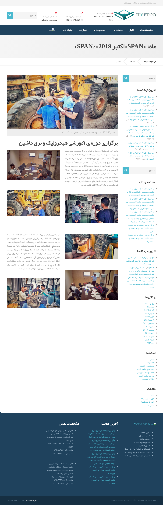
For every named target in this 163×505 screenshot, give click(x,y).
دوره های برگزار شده (145, 369)
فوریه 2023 (149, 317)
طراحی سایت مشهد (146, 277)
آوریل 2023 (149, 310)
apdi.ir (151, 268)
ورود (152, 395)
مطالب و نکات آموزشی (145, 372)
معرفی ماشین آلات (146, 376)
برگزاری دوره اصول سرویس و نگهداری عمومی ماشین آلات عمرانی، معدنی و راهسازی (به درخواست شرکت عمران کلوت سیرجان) (140, 131)
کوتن (152, 258)
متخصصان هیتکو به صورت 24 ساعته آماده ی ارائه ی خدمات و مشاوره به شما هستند (141, 271)
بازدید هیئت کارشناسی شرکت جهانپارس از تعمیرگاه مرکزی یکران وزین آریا (140, 261)
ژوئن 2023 (149, 303)
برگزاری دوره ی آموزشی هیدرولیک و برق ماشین (68, 142)
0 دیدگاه (65, 132)
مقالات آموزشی (148, 379)
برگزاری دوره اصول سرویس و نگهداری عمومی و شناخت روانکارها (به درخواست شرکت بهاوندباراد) (140, 99)
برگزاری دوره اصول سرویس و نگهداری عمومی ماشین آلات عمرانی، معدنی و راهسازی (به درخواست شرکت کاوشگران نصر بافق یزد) (140, 114)
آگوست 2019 (148, 336)
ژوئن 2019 (149, 340)
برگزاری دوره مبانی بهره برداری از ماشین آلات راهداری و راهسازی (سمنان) (141, 155)
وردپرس (150, 405)
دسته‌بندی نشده (147, 366)
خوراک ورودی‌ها (147, 399)
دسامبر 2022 (148, 323)
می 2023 (150, 307)
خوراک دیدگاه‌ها (147, 402)
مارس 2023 (149, 313)
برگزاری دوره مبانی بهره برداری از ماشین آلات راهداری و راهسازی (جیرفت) (141, 146)
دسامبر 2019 (148, 330)
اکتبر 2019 (149, 333)
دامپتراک (150, 362)
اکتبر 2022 (149, 327)
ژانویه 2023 (149, 320)
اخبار (76, 132)
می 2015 (150, 343)
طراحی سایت (31, 500)
